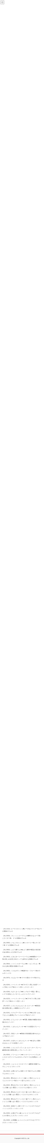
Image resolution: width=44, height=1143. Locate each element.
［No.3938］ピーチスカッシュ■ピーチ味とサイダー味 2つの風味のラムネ (22, 930)
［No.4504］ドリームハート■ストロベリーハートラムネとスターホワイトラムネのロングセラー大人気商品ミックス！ (21, 1057)
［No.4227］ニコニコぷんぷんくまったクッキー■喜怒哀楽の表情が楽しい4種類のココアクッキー (21, 1007)
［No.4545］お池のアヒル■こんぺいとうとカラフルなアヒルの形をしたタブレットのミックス (21, 1114)
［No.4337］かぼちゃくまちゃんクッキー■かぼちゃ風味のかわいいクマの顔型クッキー (21, 1042)
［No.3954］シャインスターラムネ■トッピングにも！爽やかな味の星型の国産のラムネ (21, 965)
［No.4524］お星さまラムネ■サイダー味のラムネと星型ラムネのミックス (21, 1072)
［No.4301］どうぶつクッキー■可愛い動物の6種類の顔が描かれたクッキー (21, 1021)
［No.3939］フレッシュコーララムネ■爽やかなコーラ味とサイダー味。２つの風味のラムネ (21, 937)
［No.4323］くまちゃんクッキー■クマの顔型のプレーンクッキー (21, 1028)
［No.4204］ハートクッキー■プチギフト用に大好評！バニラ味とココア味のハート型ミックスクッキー (21, 986)
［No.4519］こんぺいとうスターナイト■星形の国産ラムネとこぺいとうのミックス (21, 1065)
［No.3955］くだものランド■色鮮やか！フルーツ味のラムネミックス (21, 972)
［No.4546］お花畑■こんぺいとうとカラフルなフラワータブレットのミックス (21, 1121)
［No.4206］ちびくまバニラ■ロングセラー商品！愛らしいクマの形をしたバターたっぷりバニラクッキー (21, 993)
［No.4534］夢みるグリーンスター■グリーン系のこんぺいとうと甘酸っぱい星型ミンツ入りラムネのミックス (21, 1100)
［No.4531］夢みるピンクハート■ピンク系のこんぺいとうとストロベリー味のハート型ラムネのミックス (21, 1079)
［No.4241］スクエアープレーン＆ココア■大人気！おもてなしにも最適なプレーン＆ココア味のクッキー (21, 1014)
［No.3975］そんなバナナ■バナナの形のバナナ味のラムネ (21, 979)
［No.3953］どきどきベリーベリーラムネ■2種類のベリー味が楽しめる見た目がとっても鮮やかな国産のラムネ (21, 958)
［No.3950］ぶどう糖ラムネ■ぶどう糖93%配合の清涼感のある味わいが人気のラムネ (21, 951)
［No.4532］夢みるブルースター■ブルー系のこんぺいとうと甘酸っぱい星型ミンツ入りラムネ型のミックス (21, 1086)
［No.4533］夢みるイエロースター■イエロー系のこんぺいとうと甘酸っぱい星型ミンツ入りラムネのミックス (21, 1093)
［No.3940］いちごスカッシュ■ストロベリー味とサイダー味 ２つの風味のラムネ (21, 944)
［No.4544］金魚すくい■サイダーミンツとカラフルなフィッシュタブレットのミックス (21, 1107)
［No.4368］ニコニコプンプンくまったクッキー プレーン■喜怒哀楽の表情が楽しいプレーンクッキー (21, 1049)
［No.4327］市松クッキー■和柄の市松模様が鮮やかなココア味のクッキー (21, 1035)
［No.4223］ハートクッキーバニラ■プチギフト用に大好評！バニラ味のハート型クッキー (21, 1000)
